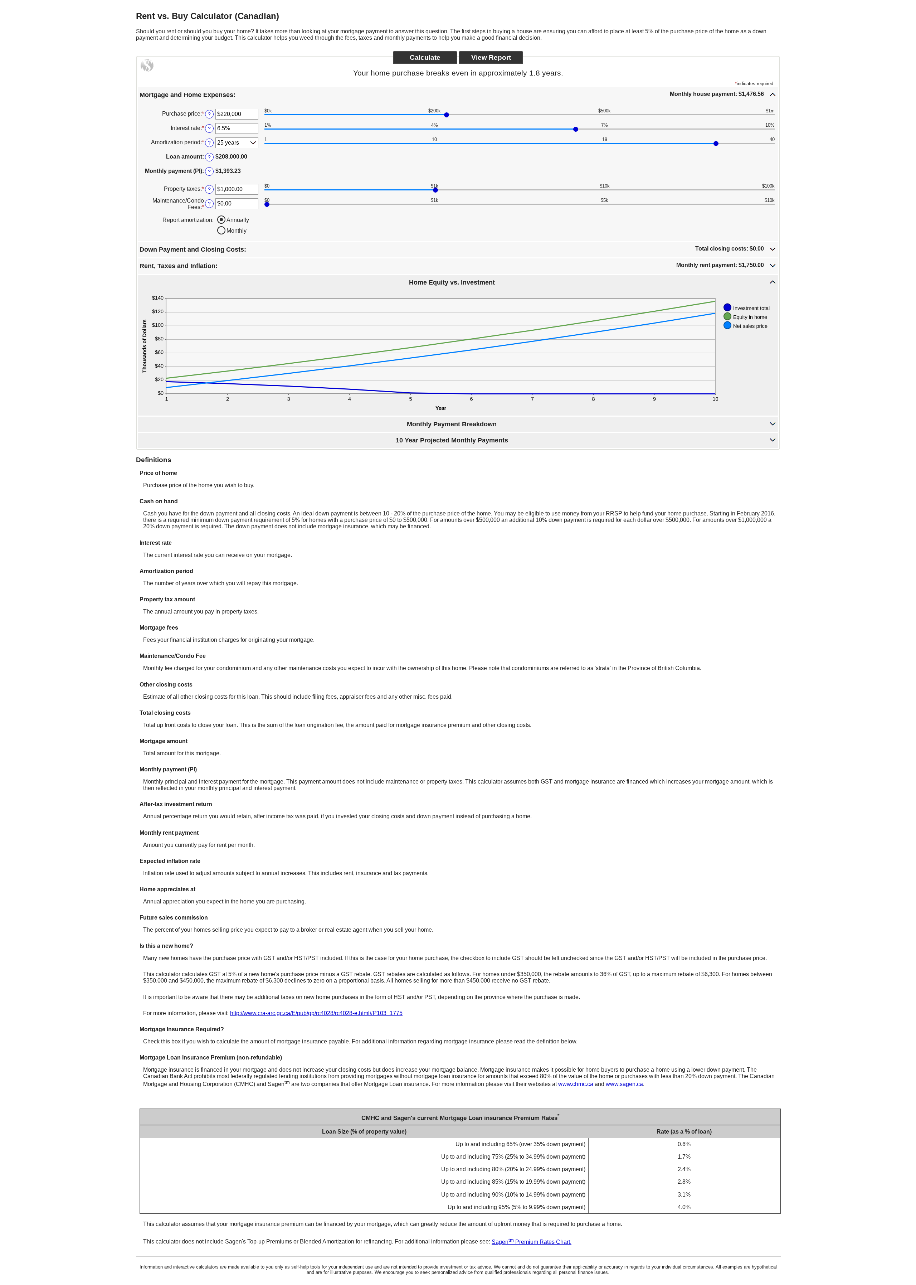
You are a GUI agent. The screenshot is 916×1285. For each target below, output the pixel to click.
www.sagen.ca (624, 1084)
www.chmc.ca (575, 1084)
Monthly (236, 231)
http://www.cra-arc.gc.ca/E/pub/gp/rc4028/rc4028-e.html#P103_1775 (316, 1013)
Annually (237, 220)
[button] (458, 94)
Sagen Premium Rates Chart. (531, 1242)
